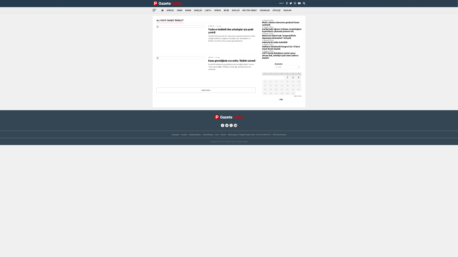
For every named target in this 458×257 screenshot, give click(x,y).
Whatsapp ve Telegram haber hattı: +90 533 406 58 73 (249, 134)
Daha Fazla (206, 90)
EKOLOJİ (235, 10)
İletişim (223, 134)
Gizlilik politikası (195, 134)
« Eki (281, 99)
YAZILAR (287, 10)
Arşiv (217, 134)
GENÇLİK (198, 10)
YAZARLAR (265, 10)
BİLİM (226, 10)
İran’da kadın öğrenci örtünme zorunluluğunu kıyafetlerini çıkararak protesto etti (281, 30)
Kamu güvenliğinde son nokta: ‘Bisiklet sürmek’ (232, 60)
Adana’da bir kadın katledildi (274, 42)
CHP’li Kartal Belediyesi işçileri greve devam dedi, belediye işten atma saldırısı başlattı (280, 55)
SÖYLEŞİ (276, 10)
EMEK (179, 10)
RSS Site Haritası (279, 134)
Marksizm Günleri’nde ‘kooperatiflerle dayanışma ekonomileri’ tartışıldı (279, 36)
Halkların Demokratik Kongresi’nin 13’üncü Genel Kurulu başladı (281, 47)
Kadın (210, 57)
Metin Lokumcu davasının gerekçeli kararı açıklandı (280, 23)
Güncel (211, 26)
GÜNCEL (170, 10)
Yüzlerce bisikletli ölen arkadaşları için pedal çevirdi (230, 31)
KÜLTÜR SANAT (249, 10)
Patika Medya (208, 134)
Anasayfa (175, 134)
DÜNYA (217, 10)
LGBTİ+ (208, 10)
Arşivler (279, 64)
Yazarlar (184, 134)
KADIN (188, 10)
